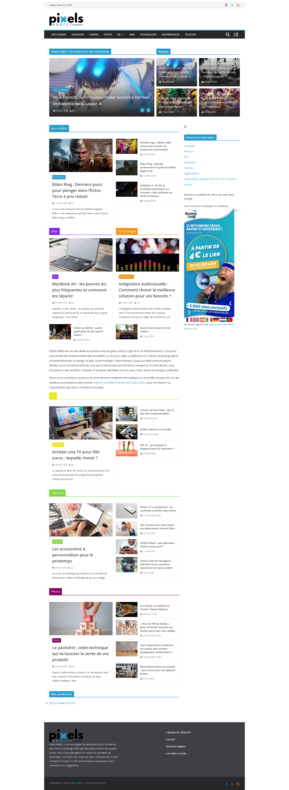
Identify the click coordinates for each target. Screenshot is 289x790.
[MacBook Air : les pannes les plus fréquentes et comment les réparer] (130, 60)
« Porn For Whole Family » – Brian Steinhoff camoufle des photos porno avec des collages (157, 627)
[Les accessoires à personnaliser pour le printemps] (81, 520)
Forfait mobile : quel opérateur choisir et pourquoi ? (157, 544)
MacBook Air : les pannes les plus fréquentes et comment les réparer (79, 290)
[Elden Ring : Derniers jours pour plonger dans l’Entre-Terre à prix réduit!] (81, 155)
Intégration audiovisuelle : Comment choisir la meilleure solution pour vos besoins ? (147, 290)
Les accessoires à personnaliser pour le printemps (72, 555)
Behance (189, 151)
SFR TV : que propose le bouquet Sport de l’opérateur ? (157, 447)
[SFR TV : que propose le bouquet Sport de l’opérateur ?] (127, 449)
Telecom (190, 34)
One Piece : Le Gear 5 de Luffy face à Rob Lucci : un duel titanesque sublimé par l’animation (218, 100)
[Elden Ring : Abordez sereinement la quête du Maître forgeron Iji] (127, 170)
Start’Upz (189, 167)
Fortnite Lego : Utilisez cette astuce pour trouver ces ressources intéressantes (155, 146)
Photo (108, 34)
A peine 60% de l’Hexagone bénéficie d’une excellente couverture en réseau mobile (156, 564)
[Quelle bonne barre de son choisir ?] (127, 332)
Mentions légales (175, 746)
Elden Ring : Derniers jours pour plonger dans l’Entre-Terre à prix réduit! (77, 190)
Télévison (77, 34)
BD (119, 34)
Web (132, 34)
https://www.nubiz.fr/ (62, 703)
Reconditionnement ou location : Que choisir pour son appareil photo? (157, 670)
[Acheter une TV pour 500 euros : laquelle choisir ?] (81, 423)
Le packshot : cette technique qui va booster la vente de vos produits (80, 653)
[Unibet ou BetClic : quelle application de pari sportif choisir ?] (60, 334)
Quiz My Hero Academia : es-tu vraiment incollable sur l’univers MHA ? (175, 102)
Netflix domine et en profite (155, 429)
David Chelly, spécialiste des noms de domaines (210, 179)
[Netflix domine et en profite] (127, 431)
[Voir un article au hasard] (236, 35)
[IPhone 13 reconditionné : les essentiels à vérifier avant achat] (127, 511)
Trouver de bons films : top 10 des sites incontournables (157, 411)
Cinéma (93, 34)
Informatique (170, 34)
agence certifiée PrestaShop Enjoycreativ (119, 382)
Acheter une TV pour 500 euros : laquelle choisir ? (76, 455)
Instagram (189, 145)
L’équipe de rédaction (178, 732)
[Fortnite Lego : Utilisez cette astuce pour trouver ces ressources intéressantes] (127, 148)
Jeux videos (59, 34)
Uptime (188, 184)
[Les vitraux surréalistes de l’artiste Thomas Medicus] (127, 610)
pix (102, 110)
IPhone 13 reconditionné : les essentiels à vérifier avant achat (158, 508)
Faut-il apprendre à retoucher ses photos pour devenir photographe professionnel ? (157, 649)
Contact (170, 739)
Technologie (148, 34)
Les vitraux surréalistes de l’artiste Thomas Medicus (155, 607)
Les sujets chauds (176, 753)
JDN (186, 156)
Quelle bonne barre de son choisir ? (155, 329)
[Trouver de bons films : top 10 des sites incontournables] (127, 414)
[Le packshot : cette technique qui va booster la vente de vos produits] (81, 618)
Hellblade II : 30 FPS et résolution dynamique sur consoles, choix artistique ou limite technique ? (156, 191)
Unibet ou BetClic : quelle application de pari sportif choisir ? (88, 331)
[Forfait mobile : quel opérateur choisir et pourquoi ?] (127, 547)
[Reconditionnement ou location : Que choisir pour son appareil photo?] (127, 672)
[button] (122, 34)
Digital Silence (191, 173)
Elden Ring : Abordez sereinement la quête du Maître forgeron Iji (158, 167)
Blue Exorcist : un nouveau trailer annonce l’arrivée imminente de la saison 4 (175, 72)
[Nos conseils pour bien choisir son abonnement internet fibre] (127, 529)
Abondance (190, 162)
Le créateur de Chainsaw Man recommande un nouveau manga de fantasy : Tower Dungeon (219, 70)
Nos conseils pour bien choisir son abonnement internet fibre (157, 526)
